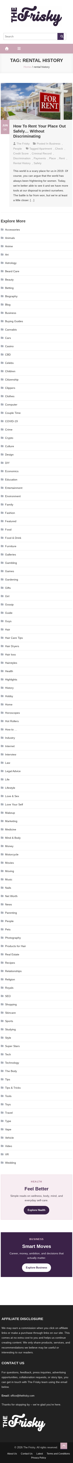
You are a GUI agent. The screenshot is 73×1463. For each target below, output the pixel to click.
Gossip (9, 604)
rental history (22, 163)
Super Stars (12, 1046)
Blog (8, 304)
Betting (9, 287)
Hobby (9, 696)
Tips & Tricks (13, 1087)
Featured (10, 521)
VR (7, 1154)
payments (40, 158)
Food (8, 529)
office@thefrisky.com (22, 1395)
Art (7, 254)
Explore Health (36, 1210)
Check (59, 148)
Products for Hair (15, 946)
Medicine (10, 829)
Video (8, 1146)
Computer (11, 404)
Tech (8, 1054)
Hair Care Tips (14, 637)
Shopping (11, 1004)
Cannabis (11, 329)
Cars (8, 337)
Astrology (11, 262)
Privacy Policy (38, 1457)
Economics (11, 471)
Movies (9, 862)
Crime (8, 429)
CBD (8, 354)
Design (9, 454)
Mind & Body (13, 837)
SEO (8, 996)
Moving (9, 871)
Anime (9, 246)
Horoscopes (12, 712)
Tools (8, 1096)
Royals (9, 987)
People (17, 148)
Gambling (11, 562)
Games (9, 571)
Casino (9, 346)
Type (8, 1121)
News (8, 904)
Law (7, 762)
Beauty (9, 279)
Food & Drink (13, 537)
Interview (10, 754)
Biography (11, 296)
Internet (10, 746)
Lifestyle (10, 787)
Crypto (9, 437)
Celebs (9, 362)
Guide (8, 612)
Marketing (11, 821)
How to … (11, 729)
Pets (8, 929)
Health (9, 671)
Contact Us (27, 1453)
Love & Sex (12, 796)
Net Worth (11, 896)
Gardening (11, 579)
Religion (10, 979)
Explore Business (36, 1267)
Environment (13, 496)
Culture (9, 446)
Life (7, 779)
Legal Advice (13, 771)
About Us (12, 1453)
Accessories (12, 229)
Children (10, 371)
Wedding (10, 1162)
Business (54, 143)
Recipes (10, 962)
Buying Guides (14, 321)
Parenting (11, 912)
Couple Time (13, 412)
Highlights (11, 679)
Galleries (10, 554)
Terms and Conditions (58, 1453)
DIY (7, 462)
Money (9, 846)
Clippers (10, 387)
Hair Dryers (12, 646)
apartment (45, 148)
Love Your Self (14, 804)
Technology (12, 1062)
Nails (8, 887)
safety (37, 163)
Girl (7, 596)
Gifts (8, 587)
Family (9, 504)
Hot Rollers (12, 721)
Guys (8, 621)
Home (8, 704)
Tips (7, 1079)
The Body (11, 1071)
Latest (39, 1453)
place (52, 158)
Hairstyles (11, 662)
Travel (9, 1112)
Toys (8, 1104)
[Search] (60, 36)
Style (8, 1037)
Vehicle (9, 1137)
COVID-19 (11, 421)
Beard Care (12, 271)
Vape (8, 1129)
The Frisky (23, 143)
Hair (7, 629)
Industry (10, 737)
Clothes (9, 396)
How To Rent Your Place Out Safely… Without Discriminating (39, 131)
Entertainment (13, 487)
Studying (10, 1029)
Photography (13, 937)
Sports (9, 1021)
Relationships (13, 971)
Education (11, 479)
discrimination (22, 158)
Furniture (10, 546)
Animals (10, 237)
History (9, 687)
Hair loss (10, 654)
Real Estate (12, 954)
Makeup (10, 812)
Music (8, 879)
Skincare (10, 1012)
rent (62, 158)
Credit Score (21, 153)
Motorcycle (11, 854)
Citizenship (11, 379)
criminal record (42, 153)
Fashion (10, 512)
